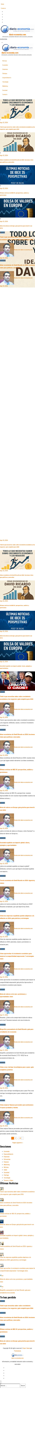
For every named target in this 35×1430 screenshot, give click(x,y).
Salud (5, 1170)
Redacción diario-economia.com (23, 250)
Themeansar (17, 1351)
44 (20, 1138)
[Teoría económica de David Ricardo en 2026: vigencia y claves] (2, 1243)
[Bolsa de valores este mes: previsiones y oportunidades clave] (2, 1276)
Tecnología (5, 82)
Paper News (26, 1348)
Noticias (4, 61)
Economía (5, 65)
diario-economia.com (17, 34)
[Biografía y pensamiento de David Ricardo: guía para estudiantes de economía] (2, 1287)
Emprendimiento (6, 77)
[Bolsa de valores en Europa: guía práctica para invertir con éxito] (2, 1221)
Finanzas (6, 1162)
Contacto (3, 8)
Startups (4, 73)
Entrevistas (7, 1159)
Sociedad (4, 90)
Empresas (5, 69)
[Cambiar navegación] (2, 42)
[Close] (0, 1382)
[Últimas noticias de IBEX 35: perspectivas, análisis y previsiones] (2, 1210)
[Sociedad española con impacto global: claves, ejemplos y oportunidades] (2, 1232)
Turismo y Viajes (8, 1180)
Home (2, 4)
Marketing (5, 86)
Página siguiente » (17, 1143)
